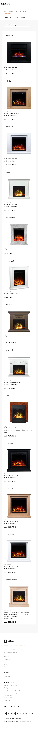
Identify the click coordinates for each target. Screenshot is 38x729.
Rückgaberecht (8, 688)
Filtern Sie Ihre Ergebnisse (14, 17)
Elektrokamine (12, 11)
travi (10, 718)
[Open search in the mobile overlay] (28, 3)
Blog (5, 664)
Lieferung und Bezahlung (12, 690)
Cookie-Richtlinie (9, 698)
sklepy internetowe (18, 718)
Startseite (7, 659)
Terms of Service (7, 723)
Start (5, 11)
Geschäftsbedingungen (11, 693)
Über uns (6, 662)
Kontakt (6, 667)
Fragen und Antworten (11, 685)
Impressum (7, 700)
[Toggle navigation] (35, 3)
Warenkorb (7, 676)
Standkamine (22, 11)
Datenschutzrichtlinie (10, 695)
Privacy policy (28, 721)
